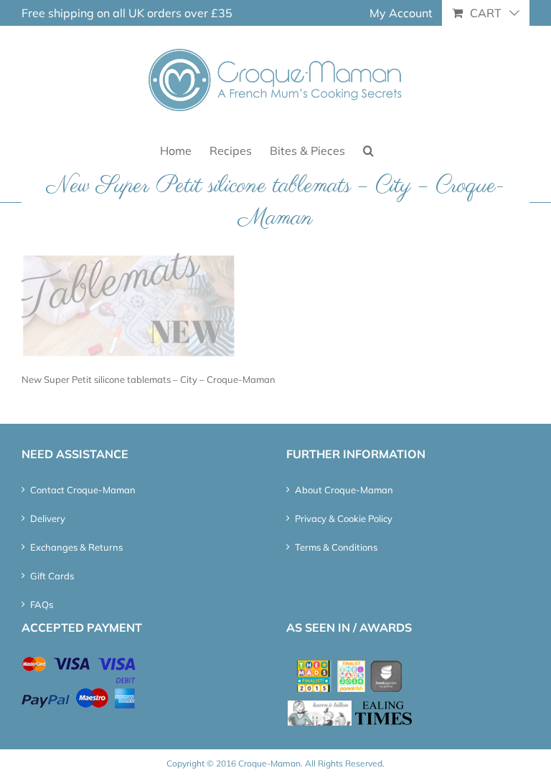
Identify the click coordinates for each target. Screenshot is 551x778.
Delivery (47, 518)
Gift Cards (52, 576)
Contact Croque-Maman (83, 489)
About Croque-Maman (344, 489)
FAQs (41, 604)
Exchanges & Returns (76, 547)
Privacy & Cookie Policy (343, 518)
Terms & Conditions (336, 547)
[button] (368, 149)
